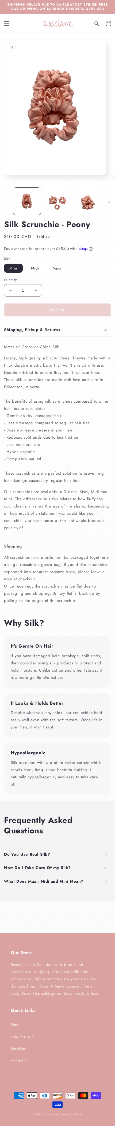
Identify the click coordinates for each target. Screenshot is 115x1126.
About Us (18, 1060)
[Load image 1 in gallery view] (27, 201)
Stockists (18, 1048)
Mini (13, 268)
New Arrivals (22, 1036)
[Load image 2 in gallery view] (57, 201)
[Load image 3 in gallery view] (88, 201)
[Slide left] (6, 203)
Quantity (10, 279)
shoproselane (51, 1114)
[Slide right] (109, 203)
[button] (7, 23)
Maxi (57, 268)
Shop (15, 1024)
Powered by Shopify (71, 1114)
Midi (35, 268)
